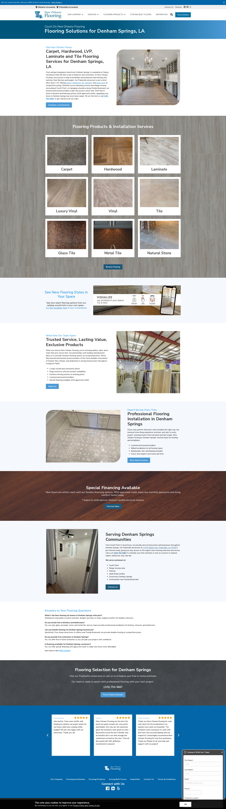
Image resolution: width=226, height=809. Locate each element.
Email (187, 779)
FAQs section (64, 650)
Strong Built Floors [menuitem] (140, 14)
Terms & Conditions (167, 779)
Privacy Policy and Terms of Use (86, 805)
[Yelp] (190, 7)
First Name (189, 760)
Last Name (189, 770)
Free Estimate (183, 15)
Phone (187, 789)
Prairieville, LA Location (68, 7)
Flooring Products (97, 779)
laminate (88, 83)
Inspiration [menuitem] (161, 14)
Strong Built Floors (118, 779)
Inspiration (135, 779)
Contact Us (149, 779)
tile (82, 83)
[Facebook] (185, 7)
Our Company (56, 779)
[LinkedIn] (187, 7)
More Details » (57, 2)
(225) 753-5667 (120, 553)
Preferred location (191, 798)
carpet (69, 83)
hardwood (76, 83)
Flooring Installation (75, 779)
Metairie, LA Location (46, 7)
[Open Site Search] (171, 15)
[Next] (178, 735)
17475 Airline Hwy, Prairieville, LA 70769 (159, 547)
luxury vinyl (100, 83)
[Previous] (48, 735)
